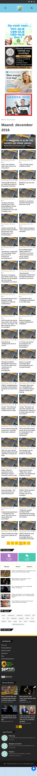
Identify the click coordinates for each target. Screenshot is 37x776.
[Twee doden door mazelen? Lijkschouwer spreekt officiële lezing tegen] (5, 603)
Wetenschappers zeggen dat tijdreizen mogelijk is (26, 322)
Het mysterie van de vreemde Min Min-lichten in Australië (26, 452)
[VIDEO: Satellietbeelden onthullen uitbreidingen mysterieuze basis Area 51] (9, 377)
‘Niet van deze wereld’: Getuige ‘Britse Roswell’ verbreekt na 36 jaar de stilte (9, 453)
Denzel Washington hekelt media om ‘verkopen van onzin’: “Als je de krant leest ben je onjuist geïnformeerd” (26, 254)
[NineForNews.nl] (18, 8)
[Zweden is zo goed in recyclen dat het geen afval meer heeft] (27, 193)
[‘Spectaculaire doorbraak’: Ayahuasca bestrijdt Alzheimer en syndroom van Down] (27, 265)
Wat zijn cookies (5, 650)
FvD (8, 618)
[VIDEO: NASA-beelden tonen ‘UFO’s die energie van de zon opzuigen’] (27, 482)
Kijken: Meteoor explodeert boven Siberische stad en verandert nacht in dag (9, 472)
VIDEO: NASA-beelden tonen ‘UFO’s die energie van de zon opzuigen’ (27, 492)
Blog (2, 656)
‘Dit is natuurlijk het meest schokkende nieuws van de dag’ (22, 587)
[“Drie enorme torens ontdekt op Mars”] (27, 154)
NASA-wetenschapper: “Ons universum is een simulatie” (27, 229)
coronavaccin (11, 615)
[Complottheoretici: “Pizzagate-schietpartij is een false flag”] (27, 288)
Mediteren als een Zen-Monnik (27, 183)
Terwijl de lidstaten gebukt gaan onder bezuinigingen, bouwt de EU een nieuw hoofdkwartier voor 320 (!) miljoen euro (9, 207)
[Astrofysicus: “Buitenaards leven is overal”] (9, 334)
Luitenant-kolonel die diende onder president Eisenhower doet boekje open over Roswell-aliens (9, 231)
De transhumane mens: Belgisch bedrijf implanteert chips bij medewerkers (9, 301)
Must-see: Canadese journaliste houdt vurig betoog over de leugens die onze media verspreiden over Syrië (9, 278)
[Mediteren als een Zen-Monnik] (27, 174)
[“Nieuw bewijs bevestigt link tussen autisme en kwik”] (9, 525)
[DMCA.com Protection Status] (18, 677)
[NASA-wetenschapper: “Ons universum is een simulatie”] (27, 218)
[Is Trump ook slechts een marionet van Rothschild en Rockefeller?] (27, 334)
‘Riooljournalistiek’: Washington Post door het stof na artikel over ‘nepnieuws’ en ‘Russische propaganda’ (9, 366)
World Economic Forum (18, 624)
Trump (15, 621)
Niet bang (12, 736)
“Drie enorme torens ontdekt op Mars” (26, 165)
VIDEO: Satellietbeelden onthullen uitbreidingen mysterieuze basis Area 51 (9, 388)
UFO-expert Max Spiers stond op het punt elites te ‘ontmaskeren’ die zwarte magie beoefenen (27, 432)
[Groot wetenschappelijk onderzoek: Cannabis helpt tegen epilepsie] (9, 420)
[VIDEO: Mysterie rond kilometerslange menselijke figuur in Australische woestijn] (27, 525)
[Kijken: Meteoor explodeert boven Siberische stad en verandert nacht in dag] (9, 462)
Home (4, 119)
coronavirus (19, 615)
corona (3, 615)
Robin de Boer (8, 145)
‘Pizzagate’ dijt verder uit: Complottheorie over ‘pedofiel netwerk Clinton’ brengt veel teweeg (26, 389)
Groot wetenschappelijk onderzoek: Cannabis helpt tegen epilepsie (9, 430)
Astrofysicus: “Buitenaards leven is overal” (8, 343)
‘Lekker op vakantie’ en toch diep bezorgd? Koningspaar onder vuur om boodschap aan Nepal (23, 595)
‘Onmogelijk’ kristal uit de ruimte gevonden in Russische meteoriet (9, 184)
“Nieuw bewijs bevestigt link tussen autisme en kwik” (9, 535)
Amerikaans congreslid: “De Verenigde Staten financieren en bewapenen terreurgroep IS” (9, 255)
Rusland (4, 621)
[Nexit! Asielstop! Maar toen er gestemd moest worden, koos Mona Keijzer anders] (5, 573)
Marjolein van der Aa (15, 743)
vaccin (25, 621)
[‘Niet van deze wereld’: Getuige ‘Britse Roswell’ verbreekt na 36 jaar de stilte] (9, 442)
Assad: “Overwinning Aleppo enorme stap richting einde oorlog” (8, 408)
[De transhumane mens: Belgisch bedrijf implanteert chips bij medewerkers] (9, 288)
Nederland (14, 618)
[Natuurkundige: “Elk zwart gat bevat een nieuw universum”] (9, 482)
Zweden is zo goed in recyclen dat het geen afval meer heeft (26, 202)
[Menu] (5, 9)
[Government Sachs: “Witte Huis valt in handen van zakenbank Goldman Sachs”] (27, 462)
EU (3, 618)
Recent (18, 566)
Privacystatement (6, 648)
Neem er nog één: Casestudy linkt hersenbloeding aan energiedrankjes (26, 364)
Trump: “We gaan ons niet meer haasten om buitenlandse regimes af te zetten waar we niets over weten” (27, 410)
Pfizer (27, 618)
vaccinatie (32, 621)
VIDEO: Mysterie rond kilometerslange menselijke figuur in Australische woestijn (26, 536)
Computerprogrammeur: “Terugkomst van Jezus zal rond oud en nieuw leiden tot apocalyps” (9, 515)
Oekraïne (21, 618)
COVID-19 (27, 615)
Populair (6, 566)
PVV (32, 618)
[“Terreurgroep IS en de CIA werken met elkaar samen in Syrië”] (18, 141)
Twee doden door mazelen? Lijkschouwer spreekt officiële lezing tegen (22, 601)
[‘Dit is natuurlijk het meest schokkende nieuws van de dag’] (5, 589)
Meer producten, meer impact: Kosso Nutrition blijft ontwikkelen (21, 579)
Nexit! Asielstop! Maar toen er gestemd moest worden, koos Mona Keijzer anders (24, 571)
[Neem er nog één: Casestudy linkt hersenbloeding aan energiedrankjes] (27, 354)
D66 (34, 615)
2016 (8, 119)
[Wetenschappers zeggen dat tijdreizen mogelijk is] (27, 310)
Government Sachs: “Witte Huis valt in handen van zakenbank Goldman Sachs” (27, 472)
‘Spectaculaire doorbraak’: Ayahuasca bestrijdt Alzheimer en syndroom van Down (27, 275)
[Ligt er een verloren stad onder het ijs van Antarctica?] (9, 154)
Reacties (29, 566)
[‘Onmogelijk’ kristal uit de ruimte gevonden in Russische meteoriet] (9, 174)
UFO (20, 621)
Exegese (11, 751)
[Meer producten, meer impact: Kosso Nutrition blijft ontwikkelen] (5, 581)
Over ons (4, 645)
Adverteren (4, 653)
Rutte (9, 621)
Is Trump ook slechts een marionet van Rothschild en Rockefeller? (26, 344)
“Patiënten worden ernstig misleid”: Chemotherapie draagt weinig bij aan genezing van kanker (27, 513)
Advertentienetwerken (7, 658)
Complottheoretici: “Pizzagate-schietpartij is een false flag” (26, 300)
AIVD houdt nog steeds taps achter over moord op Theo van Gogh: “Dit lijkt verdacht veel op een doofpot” (9, 324)
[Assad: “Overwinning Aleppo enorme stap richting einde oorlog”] (9, 399)
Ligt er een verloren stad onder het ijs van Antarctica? (8, 166)
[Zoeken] (32, 9)
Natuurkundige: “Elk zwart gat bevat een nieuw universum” (8, 491)
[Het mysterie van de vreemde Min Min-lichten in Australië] (27, 442)
